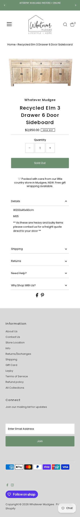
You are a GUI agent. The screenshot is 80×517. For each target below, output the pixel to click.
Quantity (40, 140)
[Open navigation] (9, 24)
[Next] (75, 5)
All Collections (15, 387)
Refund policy (15, 382)
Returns (16, 261)
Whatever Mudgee (41, 504)
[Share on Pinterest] (42, 296)
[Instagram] (12, 486)
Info (8, 348)
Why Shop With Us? (23, 285)
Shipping (17, 249)
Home (11, 44)
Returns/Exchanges (18, 354)
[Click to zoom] (67, 61)
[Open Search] (65, 24)
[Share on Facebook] (37, 296)
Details (15, 201)
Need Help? (19, 273)
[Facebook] (7, 486)
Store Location (15, 342)
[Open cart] (72, 24)
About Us (11, 331)
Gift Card (11, 365)
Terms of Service (17, 376)
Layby (9, 371)
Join (40, 441)
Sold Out (40, 163)
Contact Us (13, 337)
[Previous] (4, 5)
